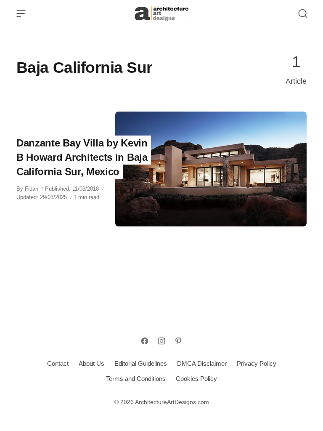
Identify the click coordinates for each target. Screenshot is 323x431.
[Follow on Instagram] (161, 341)
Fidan (31, 189)
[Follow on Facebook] (144, 341)
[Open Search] (302, 13)
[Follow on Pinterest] (178, 341)
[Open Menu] (21, 13)
